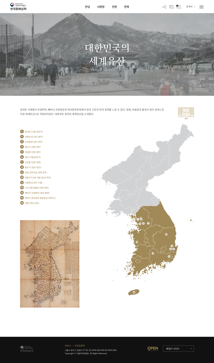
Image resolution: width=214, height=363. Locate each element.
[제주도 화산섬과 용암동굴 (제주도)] (134, 292)
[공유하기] (164, 7)
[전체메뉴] (201, 7)
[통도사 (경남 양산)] (169, 256)
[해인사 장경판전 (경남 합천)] (153, 253)
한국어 (189, 6)
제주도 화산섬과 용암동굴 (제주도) (40, 198)
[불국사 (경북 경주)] (170, 249)
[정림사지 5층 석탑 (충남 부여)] (137, 242)
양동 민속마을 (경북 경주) (36, 172)
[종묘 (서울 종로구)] (140, 219)
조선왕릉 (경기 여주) (33, 142)
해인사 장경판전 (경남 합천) (37, 193)
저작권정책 (80, 345)
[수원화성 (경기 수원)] (140, 223)
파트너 (68, 345)
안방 (114, 7)
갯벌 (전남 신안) (32, 203)
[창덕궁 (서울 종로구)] (137, 219)
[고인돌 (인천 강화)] (133, 220)
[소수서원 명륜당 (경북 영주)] (166, 234)
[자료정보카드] (178, 7)
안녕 (87, 7)
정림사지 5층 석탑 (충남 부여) (38, 177)
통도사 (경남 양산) (33, 167)
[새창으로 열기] (153, 349)
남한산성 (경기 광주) (34, 137)
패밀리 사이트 (172, 348)
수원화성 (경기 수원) (33, 182)
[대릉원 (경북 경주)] (173, 249)
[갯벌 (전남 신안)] (129, 265)
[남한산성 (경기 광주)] (143, 223)
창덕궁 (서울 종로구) (34, 131)
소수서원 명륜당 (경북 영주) (37, 188)
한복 (126, 7)
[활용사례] (171, 7)
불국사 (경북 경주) (32, 147)
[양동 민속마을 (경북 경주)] (171, 246)
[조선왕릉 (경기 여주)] (148, 223)
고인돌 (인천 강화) (33, 162)
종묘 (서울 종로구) (33, 157)
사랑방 (101, 7)
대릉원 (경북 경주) (32, 152)
